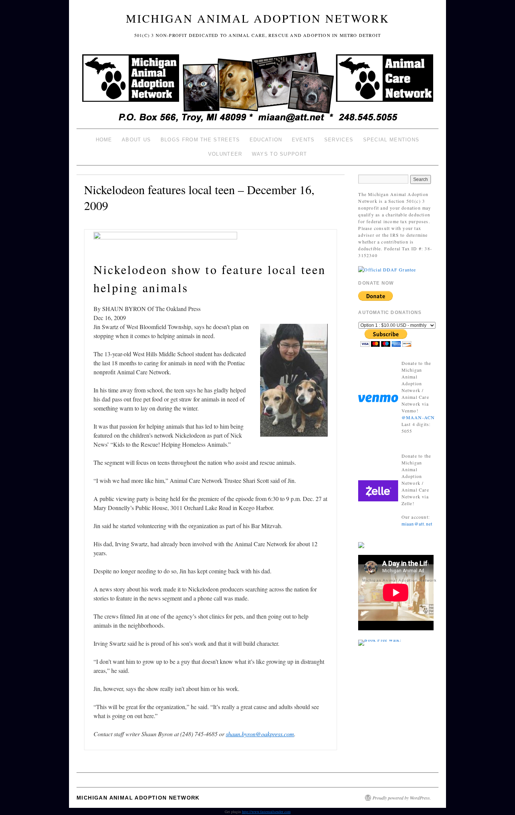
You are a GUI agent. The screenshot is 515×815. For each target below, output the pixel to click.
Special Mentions (391, 139)
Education (266, 139)
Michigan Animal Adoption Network (257, 18)
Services (338, 139)
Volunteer (225, 154)
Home (104, 139)
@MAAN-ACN (418, 417)
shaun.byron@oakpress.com (260, 734)
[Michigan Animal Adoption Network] (257, 88)
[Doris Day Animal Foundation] (387, 269)
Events (303, 139)
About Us (136, 139)
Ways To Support (279, 154)
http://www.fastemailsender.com (266, 811)
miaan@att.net (417, 524)
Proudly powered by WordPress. (401, 798)
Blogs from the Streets (200, 139)
